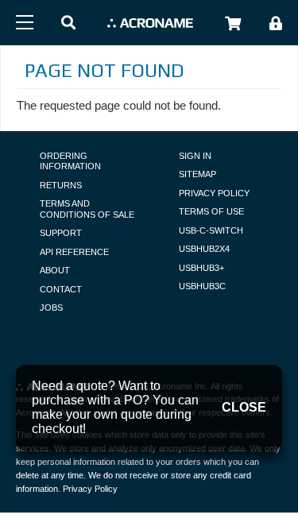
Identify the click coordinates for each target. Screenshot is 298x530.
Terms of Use (211, 211)
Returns (61, 185)
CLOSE (244, 407)
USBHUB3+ (201, 268)
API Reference (74, 252)
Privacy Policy (214, 193)
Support (61, 233)
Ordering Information (70, 161)
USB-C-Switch (211, 230)
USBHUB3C (202, 286)
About (55, 270)
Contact (61, 289)
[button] (68, 23)
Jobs (51, 307)
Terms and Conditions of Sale (87, 209)
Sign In (195, 156)
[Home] (150, 23)
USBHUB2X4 (204, 248)
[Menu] (24, 22)
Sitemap (197, 174)
